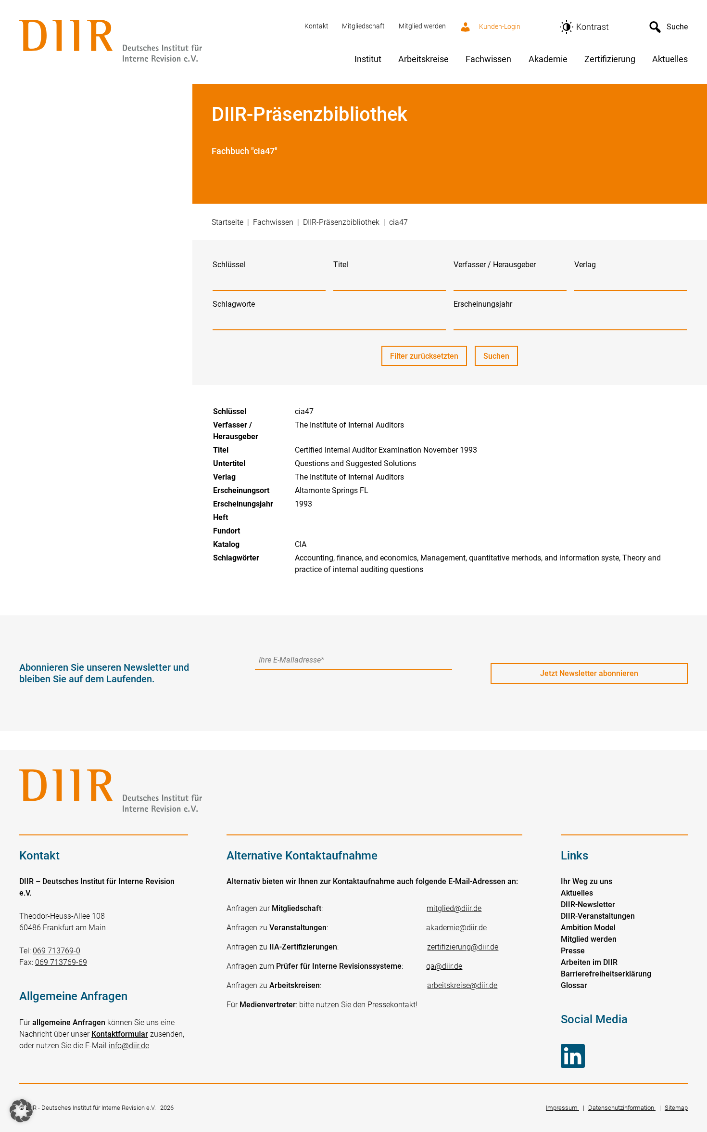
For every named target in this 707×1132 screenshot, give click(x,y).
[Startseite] (156, 42)
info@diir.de (129, 1045)
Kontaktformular (119, 1034)
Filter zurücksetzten (424, 356)
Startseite (227, 222)
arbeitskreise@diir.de (462, 985)
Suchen (500, 358)
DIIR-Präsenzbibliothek (341, 222)
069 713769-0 (56, 950)
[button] (21, 1111)
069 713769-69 (61, 962)
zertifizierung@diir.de (462, 946)
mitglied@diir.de (454, 908)
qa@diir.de (444, 966)
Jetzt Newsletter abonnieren (589, 673)
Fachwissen (273, 222)
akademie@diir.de (456, 927)
